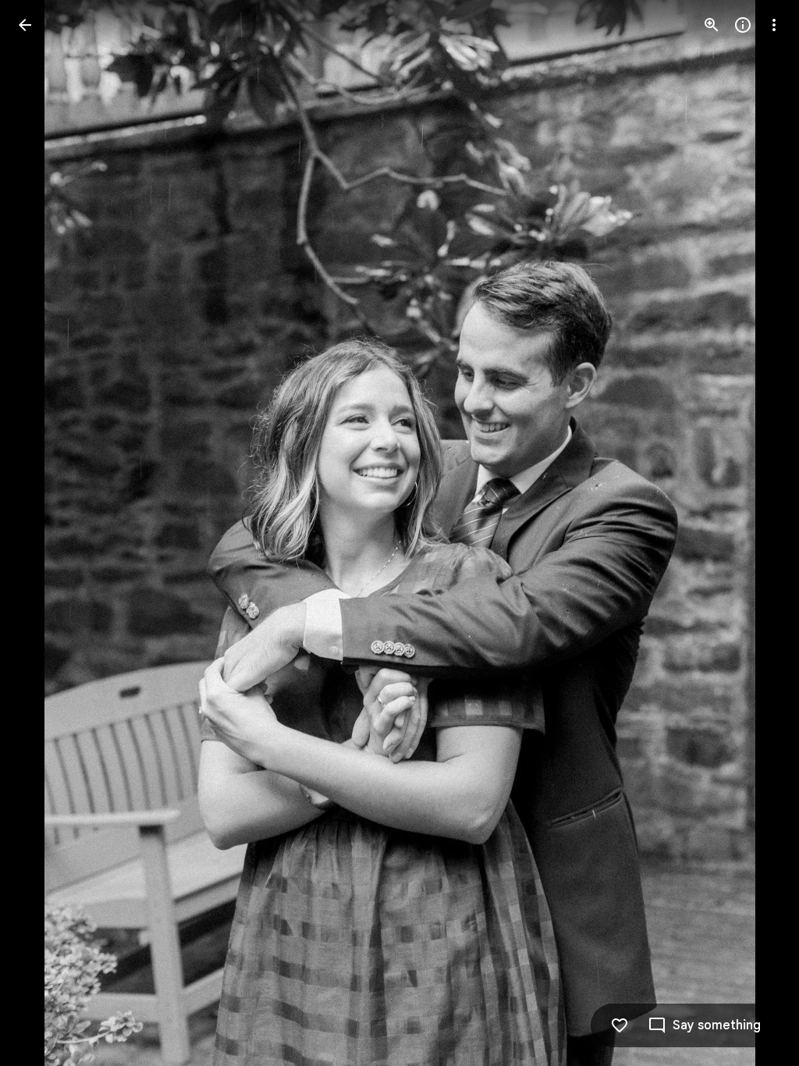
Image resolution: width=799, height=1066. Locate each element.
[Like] (619, 1025)
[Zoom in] (711, 25)
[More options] (774, 25)
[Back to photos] (25, 25)
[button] (44, 533)
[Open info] (742, 25)
